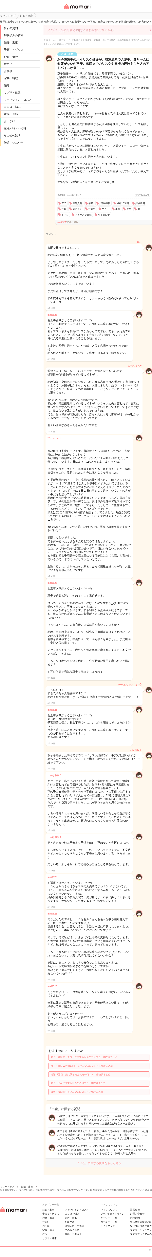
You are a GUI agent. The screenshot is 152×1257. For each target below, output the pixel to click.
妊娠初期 (140, 203)
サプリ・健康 (12, 92)
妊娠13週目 (123, 203)
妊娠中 (92, 209)
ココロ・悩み (12, 106)
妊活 (7, 85)
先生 (128, 209)
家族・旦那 (11, 114)
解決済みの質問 (13, 35)
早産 (90, 203)
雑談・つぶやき (13, 142)
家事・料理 (11, 78)
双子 (64, 203)
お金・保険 (11, 56)
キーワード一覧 (109, 1217)
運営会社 (135, 1209)
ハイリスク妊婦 (83, 214)
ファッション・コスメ (18, 99)
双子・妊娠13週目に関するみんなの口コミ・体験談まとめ (82, 1065)
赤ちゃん (77, 209)
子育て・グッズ (13, 49)
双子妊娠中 (104, 214)
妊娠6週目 (105, 203)
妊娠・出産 (11, 42)
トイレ (65, 214)
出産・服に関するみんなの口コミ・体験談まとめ (77, 1091)
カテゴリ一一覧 (109, 1221)
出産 (117, 209)
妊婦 (64, 209)
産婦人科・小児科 (15, 128)
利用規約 (135, 1217)
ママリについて (109, 1209)
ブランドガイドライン (112, 1213)
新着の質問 (11, 28)
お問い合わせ (137, 1213)
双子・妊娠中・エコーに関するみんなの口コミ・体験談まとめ (84, 1057)
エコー (105, 209)
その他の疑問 (12, 135)
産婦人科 (77, 203)
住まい (8, 64)
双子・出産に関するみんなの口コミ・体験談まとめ (78, 1083)
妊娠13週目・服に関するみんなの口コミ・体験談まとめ (80, 1074)
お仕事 (8, 71)
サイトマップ (108, 1226)
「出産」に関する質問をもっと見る (99, 1163)
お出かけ (9, 121)
